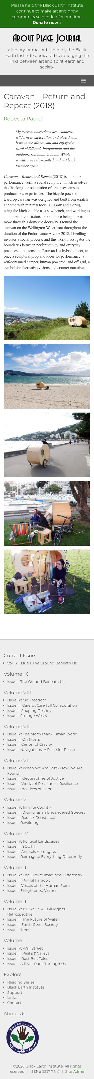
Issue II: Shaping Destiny (29, 710)
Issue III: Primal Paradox (28, 880)
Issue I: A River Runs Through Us (36, 963)
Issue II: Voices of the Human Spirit (38, 885)
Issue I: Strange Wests (27, 715)
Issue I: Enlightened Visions (32, 890)
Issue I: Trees (18, 929)
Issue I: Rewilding (23, 822)
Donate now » (47, 22)
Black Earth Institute (26, 987)
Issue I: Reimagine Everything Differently (44, 856)
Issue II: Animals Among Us (31, 851)
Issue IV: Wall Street (25, 948)
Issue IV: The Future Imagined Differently (44, 875)
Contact (14, 1002)
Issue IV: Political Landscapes (33, 841)
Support (14, 992)
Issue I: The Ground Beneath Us (35, 681)
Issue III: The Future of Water (33, 919)
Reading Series (21, 982)
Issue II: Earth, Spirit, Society (32, 924)
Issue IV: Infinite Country (29, 807)
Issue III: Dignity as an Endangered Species (46, 812)
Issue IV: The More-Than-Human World (42, 734)
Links (12, 997)
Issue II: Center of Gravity (29, 744)
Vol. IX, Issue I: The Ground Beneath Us (42, 663)
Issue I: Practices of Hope (29, 788)
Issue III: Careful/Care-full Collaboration (42, 705)
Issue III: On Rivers (23, 739)
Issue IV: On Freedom (26, 700)
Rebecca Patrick (24, 118)
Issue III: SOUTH (21, 846)
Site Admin (75, 1071)
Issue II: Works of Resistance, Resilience (42, 783)
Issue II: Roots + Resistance (31, 817)
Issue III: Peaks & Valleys (28, 953)
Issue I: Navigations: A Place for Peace (41, 749)
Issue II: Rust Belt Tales (27, 958)
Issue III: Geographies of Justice (35, 778)
